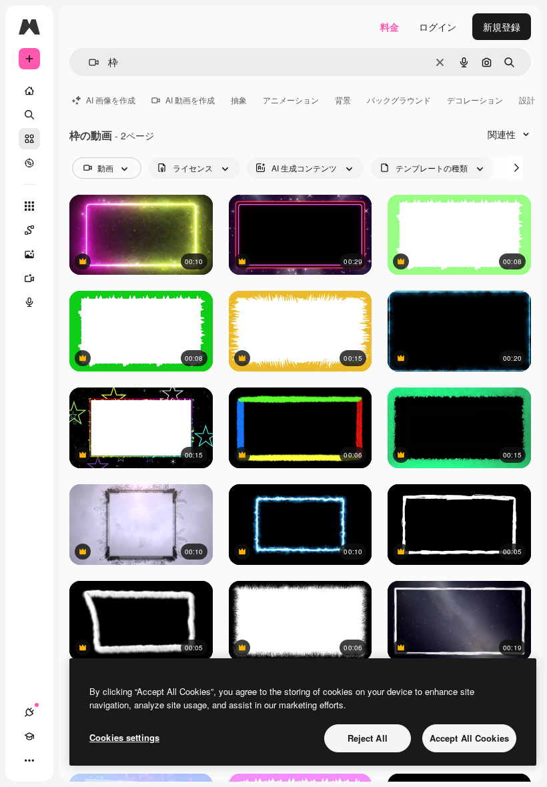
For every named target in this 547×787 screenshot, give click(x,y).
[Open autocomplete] (88, 62)
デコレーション (475, 99)
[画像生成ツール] (29, 254)
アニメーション (291, 99)
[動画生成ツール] (29, 278)
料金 (389, 26)
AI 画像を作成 (110, 99)
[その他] (29, 760)
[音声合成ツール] (29, 302)
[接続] (29, 712)
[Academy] (29, 736)
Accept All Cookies (469, 738)
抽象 (239, 99)
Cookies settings (124, 737)
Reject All (368, 738)
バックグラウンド (399, 99)
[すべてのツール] (29, 206)
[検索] (29, 114)
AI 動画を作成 (190, 99)
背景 (343, 99)
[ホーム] (29, 90)
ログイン (437, 26)
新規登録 (501, 26)
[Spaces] (29, 230)
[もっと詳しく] (29, 162)
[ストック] (29, 138)
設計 (527, 99)
